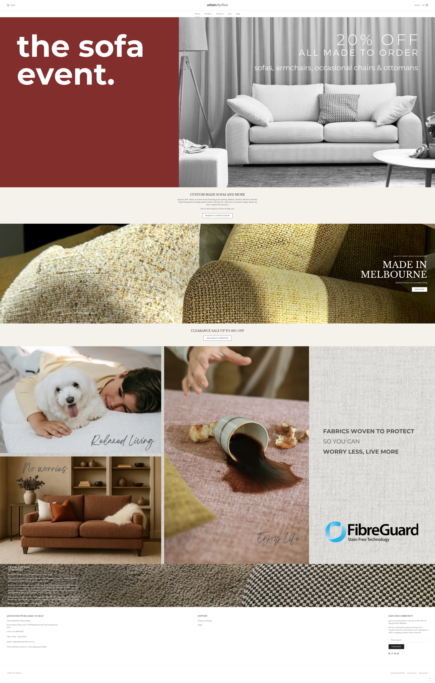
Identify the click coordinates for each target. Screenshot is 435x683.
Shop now (217, 313)
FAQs (200, 625)
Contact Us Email (205, 621)
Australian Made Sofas (398, 673)
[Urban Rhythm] (217, 5)
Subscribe (396, 647)
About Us (220, 14)
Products (208, 14)
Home (197, 14)
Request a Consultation (217, 215)
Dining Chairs (423, 673)
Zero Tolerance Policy (38, 647)
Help (238, 14)
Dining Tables (411, 673)
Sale (230, 14)
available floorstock (217, 338)
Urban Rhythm (17, 673)
